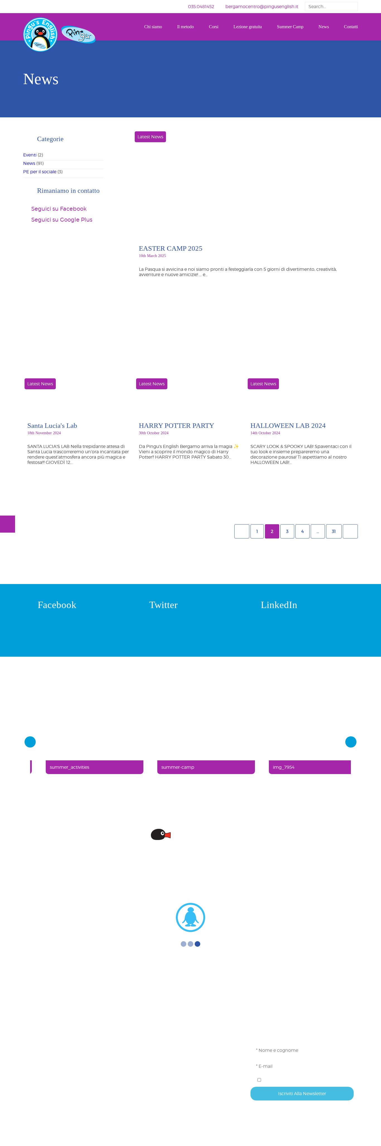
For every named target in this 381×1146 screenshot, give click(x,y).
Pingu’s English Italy (160, 1104)
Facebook (57, 604)
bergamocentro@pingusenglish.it (261, 6)
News (324, 26)
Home (146, 1024)
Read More (176, 292)
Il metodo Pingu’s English (166, 1042)
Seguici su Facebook (58, 208)
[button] (352, 7)
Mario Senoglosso (216, 1144)
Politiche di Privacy (297, 1080)
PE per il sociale (39, 171)
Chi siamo (153, 26)
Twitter (163, 604)
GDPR (145, 1087)
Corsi (213, 26)
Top (368, 1133)
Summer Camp (290, 26)
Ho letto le (288, 1080)
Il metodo (185, 26)
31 (334, 531)
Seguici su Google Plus (61, 219)
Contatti (351, 26)
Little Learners (153, 1060)
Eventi (30, 155)
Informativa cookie (159, 1095)
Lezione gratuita (247, 26)
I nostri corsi (152, 1051)
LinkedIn (279, 604)
